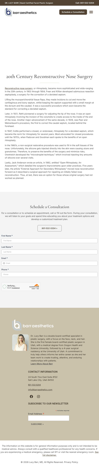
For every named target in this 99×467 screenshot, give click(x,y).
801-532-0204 (34, 399)
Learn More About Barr (42, 377)
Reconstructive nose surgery (18, 88)
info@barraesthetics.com (40, 403)
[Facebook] (31, 410)
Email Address (36, 427)
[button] (91, 12)
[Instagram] (38, 410)
